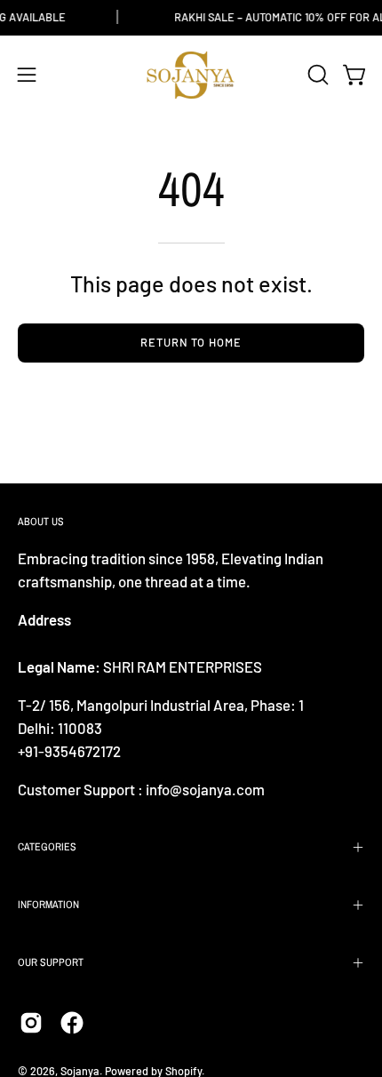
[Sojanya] (191, 75)
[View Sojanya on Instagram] (31, 1022)
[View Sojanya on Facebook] (72, 1022)
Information (48, 905)
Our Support (51, 962)
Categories (47, 847)
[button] (316, 74)
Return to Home (191, 342)
